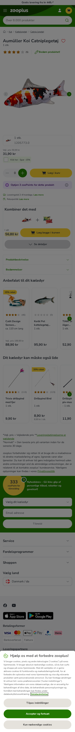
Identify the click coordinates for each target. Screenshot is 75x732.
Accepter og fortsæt (37, 713)
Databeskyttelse (39, 694)
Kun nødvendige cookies (37, 724)
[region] (37, 691)
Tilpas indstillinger (37, 703)
